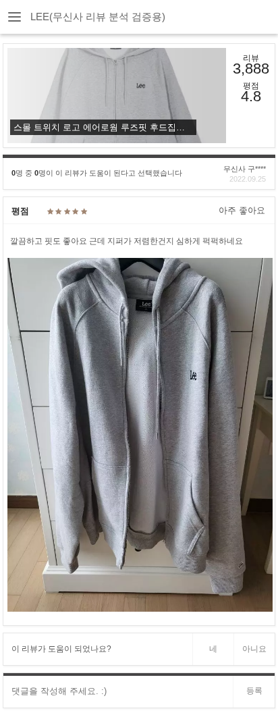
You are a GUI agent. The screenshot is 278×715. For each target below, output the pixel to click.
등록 (254, 690)
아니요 (254, 649)
